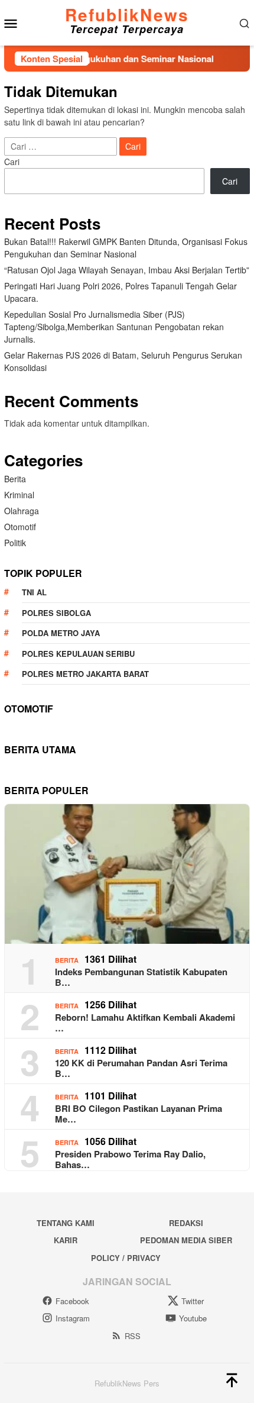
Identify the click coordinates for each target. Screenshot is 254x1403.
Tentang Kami (66, 1222)
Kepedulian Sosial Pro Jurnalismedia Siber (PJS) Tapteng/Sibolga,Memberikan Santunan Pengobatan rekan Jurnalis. (114, 326)
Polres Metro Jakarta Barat (85, 673)
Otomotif (20, 527)
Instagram (73, 1318)
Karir (65, 1240)
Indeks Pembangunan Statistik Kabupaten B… (141, 977)
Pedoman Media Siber (186, 1240)
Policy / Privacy (126, 1257)
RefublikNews (127, 14)
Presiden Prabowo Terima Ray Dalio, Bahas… (130, 1159)
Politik (15, 543)
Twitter (192, 1301)
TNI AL (34, 592)
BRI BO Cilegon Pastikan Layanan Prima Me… (138, 1113)
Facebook (72, 1301)
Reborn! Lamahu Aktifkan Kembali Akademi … (145, 1022)
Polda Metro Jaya (61, 632)
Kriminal (19, 495)
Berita (15, 479)
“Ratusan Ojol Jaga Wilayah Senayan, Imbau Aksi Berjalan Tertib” (126, 270)
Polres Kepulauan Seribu (78, 653)
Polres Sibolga (56, 612)
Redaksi (186, 1222)
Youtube (193, 1318)
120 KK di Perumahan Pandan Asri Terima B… (141, 1068)
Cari (11, 161)
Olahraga (21, 511)
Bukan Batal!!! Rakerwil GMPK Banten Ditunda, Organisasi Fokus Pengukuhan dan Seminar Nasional (126, 248)
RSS (133, 1335)
